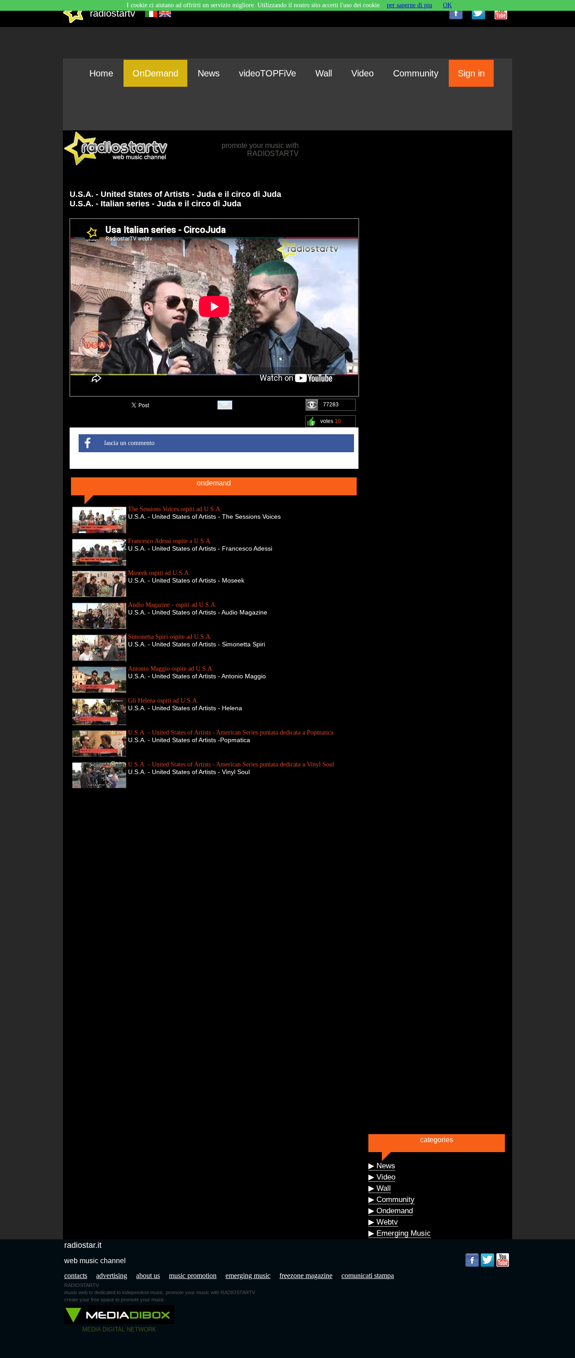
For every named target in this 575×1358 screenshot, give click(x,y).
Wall (323, 73)
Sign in (471, 73)
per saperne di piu (409, 5)
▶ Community (391, 1199)
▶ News (381, 1166)
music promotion (193, 1275)
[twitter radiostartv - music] (478, 12)
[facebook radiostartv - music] (456, 12)
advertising (111, 1275)
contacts (75, 1275)
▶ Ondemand (390, 1211)
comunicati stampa (367, 1275)
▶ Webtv (383, 1222)
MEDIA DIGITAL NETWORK (119, 1329)
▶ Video (381, 1177)
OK (447, 5)
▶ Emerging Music (399, 1233)
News (209, 73)
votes (330, 421)
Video (362, 73)
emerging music (248, 1275)
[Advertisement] (287, 108)
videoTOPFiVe (267, 73)
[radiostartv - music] (73, 21)
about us (148, 1275)
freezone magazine (305, 1275)
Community (415, 73)
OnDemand (155, 73)
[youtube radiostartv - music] (501, 12)
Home (101, 73)
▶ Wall (379, 1188)
